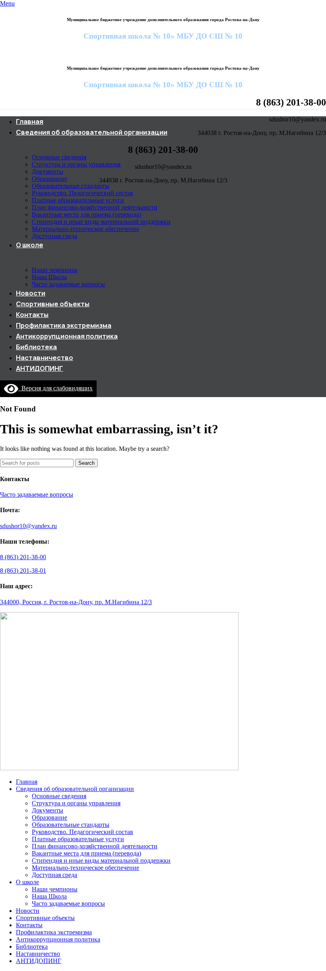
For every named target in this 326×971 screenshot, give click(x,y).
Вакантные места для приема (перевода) (86, 214)
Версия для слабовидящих (55, 388)
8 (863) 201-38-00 (23, 557)
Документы (47, 171)
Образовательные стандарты (70, 185)
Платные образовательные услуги (78, 200)
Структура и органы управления (76, 164)
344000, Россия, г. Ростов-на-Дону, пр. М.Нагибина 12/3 (76, 602)
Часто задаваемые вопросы (68, 284)
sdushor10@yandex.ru (28, 526)
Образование (49, 178)
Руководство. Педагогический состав (82, 193)
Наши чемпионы (55, 269)
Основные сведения (59, 157)
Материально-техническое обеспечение (85, 228)
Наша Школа (49, 277)
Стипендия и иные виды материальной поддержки (101, 221)
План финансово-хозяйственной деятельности (94, 207)
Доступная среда (54, 236)
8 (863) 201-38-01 (23, 570)
